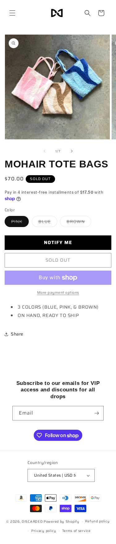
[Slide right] (72, 151)
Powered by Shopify (61, 521)
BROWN (79, 222)
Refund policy (97, 521)
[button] (12, 13)
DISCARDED (32, 521)
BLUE (47, 222)
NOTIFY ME (58, 242)
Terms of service (76, 530)
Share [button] (17, 334)
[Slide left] (44, 151)
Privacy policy (43, 530)
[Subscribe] (96, 413)
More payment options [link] (58, 292)
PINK (20, 222)
